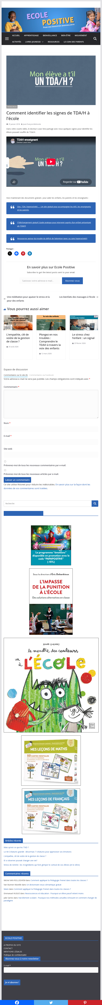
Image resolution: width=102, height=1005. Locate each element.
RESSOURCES (54, 41)
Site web (8, 448)
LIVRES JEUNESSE (33, 41)
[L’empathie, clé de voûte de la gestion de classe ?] (18, 317)
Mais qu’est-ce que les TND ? (16, 847)
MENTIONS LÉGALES (13, 951)
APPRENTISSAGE (31, 35)
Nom (7, 423)
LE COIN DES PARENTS (74, 41)
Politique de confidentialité (15, 955)
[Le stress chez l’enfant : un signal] (83, 317)
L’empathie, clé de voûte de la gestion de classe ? (18, 338)
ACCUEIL (16, 35)
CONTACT (8, 948)
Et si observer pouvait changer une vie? (20, 860)
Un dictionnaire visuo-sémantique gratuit (44, 884)
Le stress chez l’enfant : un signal (83, 336)
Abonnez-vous (72, 280)
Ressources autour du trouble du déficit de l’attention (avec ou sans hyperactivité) (52, 238)
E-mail (8, 435)
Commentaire (11, 386)
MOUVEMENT (81, 35)
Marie (6, 889)
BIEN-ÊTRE (66, 35)
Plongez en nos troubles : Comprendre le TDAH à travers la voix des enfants (50, 341)
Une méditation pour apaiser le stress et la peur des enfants (28, 298)
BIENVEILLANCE (50, 35)
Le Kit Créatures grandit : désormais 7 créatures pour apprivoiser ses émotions (37, 851)
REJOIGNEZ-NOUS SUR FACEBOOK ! (23, 513)
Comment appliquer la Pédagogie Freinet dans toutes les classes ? (59, 880)
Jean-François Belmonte (32, 124)
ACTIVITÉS (16, 41)
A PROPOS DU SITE (12, 945)
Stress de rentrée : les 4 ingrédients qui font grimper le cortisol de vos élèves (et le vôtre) (42, 865)
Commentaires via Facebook (41, 375)
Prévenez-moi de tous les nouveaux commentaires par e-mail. (35, 465)
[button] (42, 42)
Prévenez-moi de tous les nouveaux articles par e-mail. (31, 474)
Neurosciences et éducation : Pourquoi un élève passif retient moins (54, 893)
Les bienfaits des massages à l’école (77, 296)
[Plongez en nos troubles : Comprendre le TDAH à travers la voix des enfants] (51, 317)
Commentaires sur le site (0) (16, 375)
